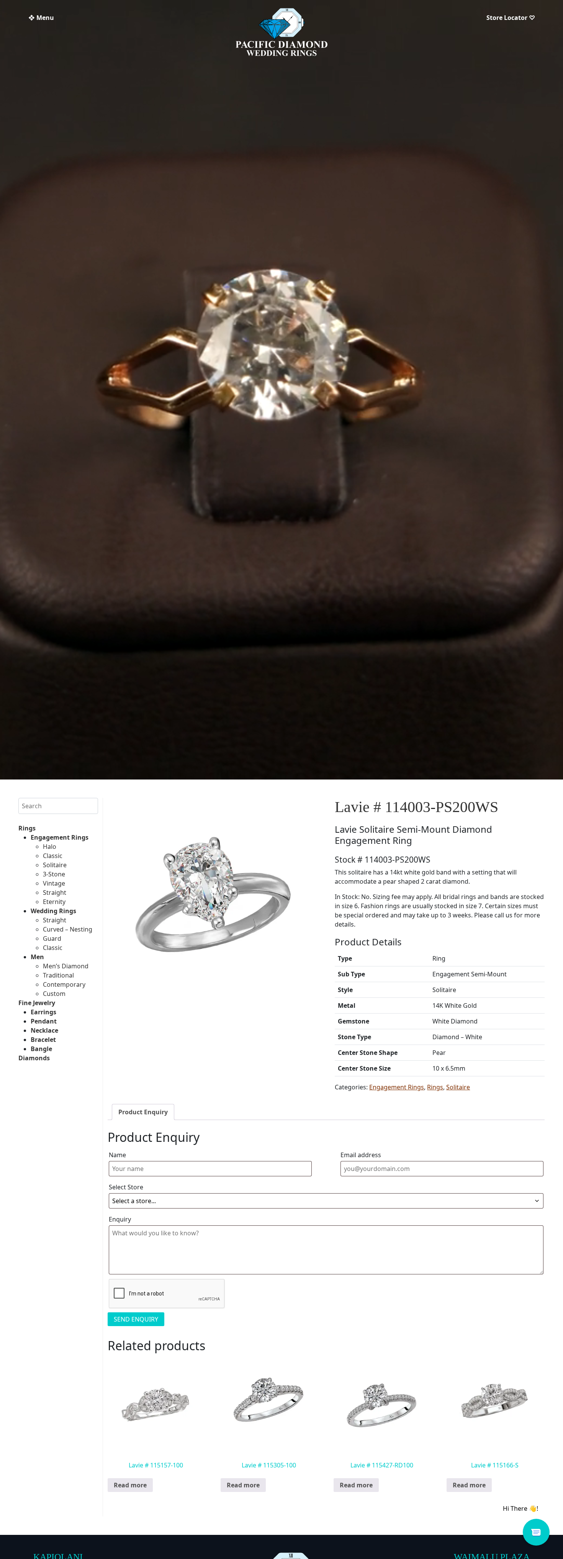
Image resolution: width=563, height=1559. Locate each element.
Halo (49, 846)
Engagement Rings (59, 837)
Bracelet (43, 1039)
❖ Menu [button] (41, 17)
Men (37, 957)
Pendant (44, 1021)
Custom (54, 993)
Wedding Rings (53, 911)
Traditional (58, 975)
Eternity (54, 901)
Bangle (41, 1049)
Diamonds (34, 1058)
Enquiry (120, 1219)
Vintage (54, 883)
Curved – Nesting (67, 929)
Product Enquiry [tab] (143, 1112)
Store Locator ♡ (510, 17)
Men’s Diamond (65, 966)
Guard (52, 938)
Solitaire (55, 865)
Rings (27, 828)
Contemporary (64, 984)
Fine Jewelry (36, 1003)
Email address (360, 1155)
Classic (52, 856)
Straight (54, 892)
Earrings (43, 1012)
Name (117, 1155)
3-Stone (54, 874)
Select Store (126, 1187)
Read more (130, 1485)
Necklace (44, 1030)
